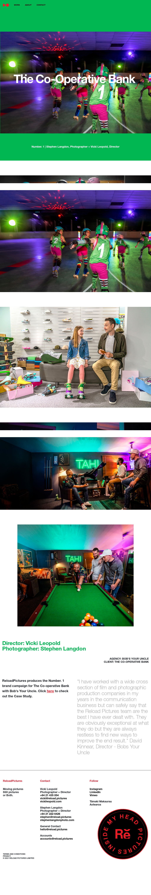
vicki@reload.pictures (53, 798)
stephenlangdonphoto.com (57, 820)
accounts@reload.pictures (56, 839)
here (50, 691)
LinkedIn (95, 792)
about (28, 5)
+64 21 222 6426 (50, 814)
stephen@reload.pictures (55, 817)
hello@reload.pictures (53, 829)
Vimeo (93, 795)
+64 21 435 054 (49, 795)
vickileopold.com (50, 801)
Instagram (96, 789)
